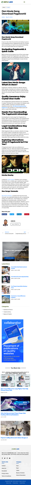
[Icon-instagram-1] (7, 458)
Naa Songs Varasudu (7, 195)
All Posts (15, 224)
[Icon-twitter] (4, 458)
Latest (8, 7)
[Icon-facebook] (2, 458)
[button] (24, 2)
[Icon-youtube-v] (9, 458)
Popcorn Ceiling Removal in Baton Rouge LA (14, 438)
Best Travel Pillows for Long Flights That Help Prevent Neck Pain (14, 389)
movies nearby (10, 179)
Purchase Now (9, 257)
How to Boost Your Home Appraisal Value (19, 276)
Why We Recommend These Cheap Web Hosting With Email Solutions (13, 414)
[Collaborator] (12, 362)
